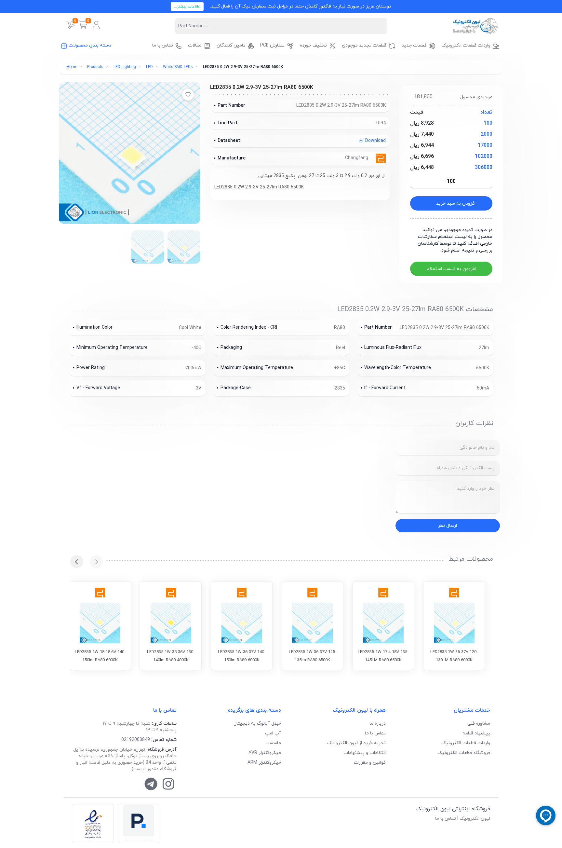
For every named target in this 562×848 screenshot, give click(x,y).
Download (375, 141)
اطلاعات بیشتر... (187, 6)
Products (95, 67)
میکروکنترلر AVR (264, 753)
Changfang (357, 158)
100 (488, 123)
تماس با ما (375, 733)
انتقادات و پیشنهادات (364, 753)
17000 (485, 145)
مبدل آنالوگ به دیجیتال (257, 723)
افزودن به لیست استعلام (451, 269)
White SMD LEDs (178, 67)
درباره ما (377, 723)
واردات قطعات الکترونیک (465, 743)
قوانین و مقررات (370, 762)
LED (149, 67)
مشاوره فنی (478, 723)
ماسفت (273, 743)
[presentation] (96, 561)
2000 (486, 134)
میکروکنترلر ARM (264, 762)
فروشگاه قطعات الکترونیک (463, 753)
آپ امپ (273, 733)
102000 (483, 156)
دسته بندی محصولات (90, 45)
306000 (483, 167)
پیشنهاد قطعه (476, 733)
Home (72, 67)
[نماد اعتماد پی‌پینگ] (138, 823)
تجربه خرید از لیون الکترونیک (356, 743)
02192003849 (135, 740)
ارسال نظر (447, 526)
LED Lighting (125, 67)
